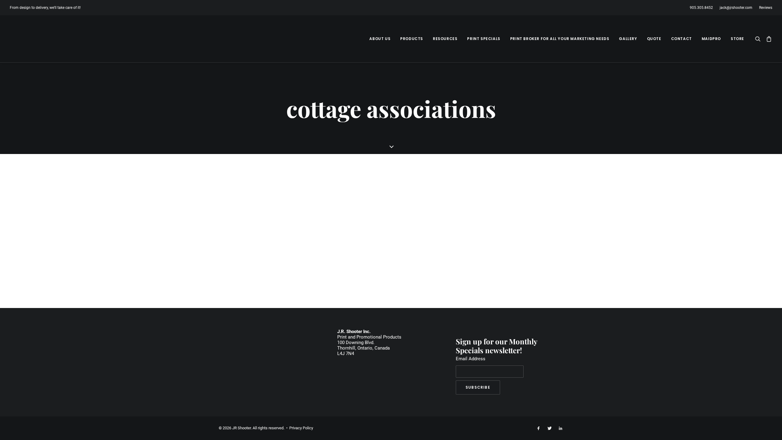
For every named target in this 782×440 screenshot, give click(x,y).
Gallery (628, 38)
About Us (379, 38)
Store (737, 38)
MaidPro (711, 38)
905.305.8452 (701, 8)
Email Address (470, 358)
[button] (759, 38)
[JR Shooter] (31, 39)
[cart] (767, 38)
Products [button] (411, 38)
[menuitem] (703, 7)
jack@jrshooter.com (736, 8)
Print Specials (483, 38)
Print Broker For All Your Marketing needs (559, 38)
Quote (654, 38)
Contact (681, 38)
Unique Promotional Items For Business (297, 191)
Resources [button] (445, 38)
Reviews (765, 8)
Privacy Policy (301, 428)
